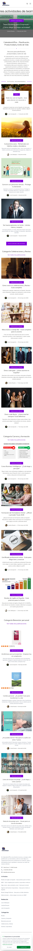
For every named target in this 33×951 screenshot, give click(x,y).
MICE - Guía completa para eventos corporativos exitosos (15, 882)
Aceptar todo (24, 947)
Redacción (4, 899)
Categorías (5, 912)
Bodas (16, 94)
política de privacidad (7, 944)
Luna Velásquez (5, 902)
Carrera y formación (17, 463)
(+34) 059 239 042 (7, 870)
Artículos (4, 876)
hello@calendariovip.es (9, 872)
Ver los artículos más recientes (16, 243)
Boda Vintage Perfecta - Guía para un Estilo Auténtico (15, 892)
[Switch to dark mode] (27, 3)
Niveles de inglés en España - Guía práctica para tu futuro (15, 879)
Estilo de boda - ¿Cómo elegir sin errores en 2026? (13, 895)
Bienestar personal (16, 140)
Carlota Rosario (5, 905)
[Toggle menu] (30, 3)
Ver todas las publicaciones (16, 255)
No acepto (9, 947)
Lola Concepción (5, 908)
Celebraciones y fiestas (16, 282)
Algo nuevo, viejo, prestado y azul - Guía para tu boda (15, 885)
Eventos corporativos (16, 20)
